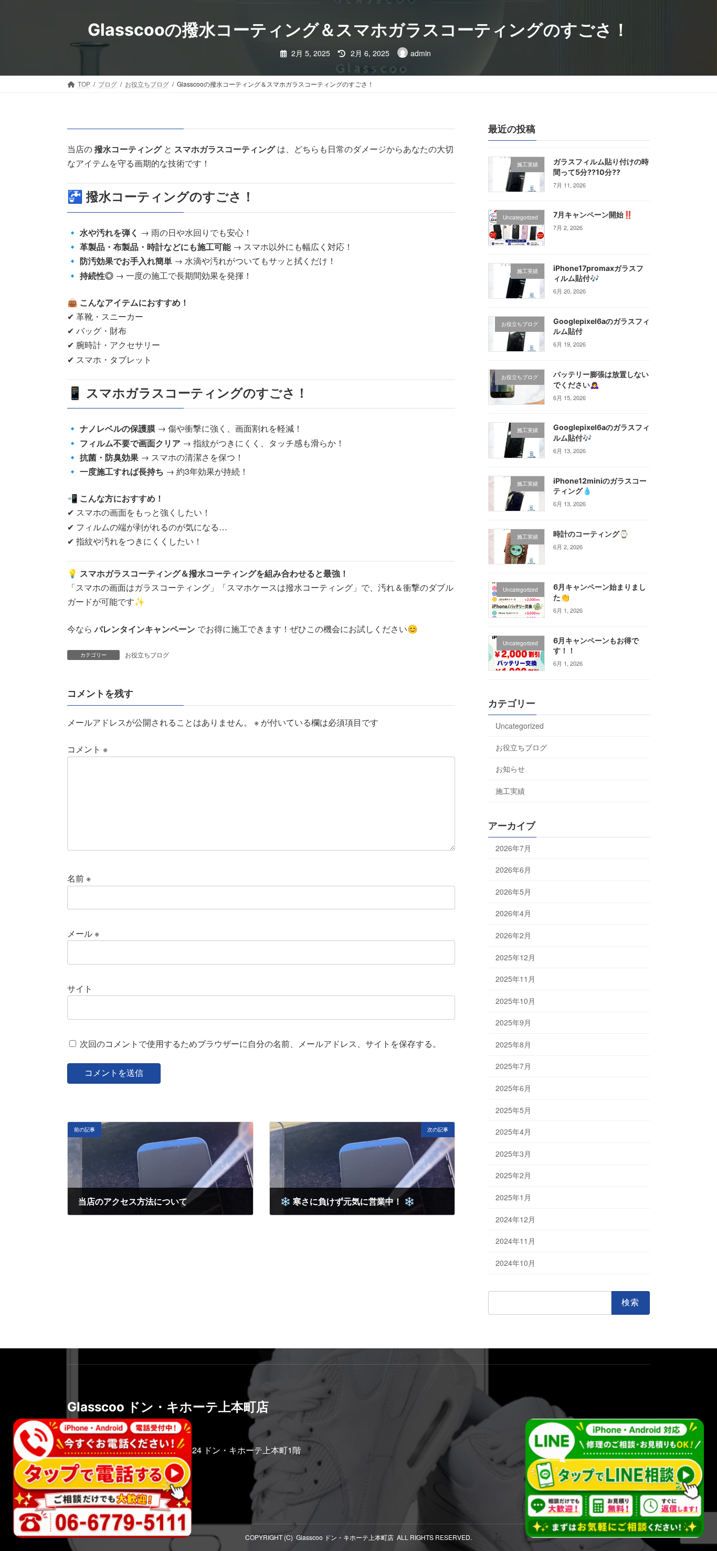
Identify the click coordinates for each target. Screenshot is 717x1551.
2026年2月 (513, 935)
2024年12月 (515, 1219)
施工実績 (510, 790)
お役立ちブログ (147, 654)
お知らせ (510, 768)
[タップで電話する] (102, 1478)
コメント (87, 749)
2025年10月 (515, 1000)
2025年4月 (513, 1131)
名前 (79, 878)
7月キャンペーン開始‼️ (592, 214)
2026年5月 (513, 891)
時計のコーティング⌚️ (590, 533)
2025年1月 (513, 1197)
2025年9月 (513, 1022)
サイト (79, 988)
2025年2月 (513, 1175)
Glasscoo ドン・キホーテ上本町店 (345, 1537)
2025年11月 (515, 978)
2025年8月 (513, 1044)
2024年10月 (515, 1262)
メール (83, 933)
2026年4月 (513, 913)
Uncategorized (519, 725)
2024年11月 (515, 1240)
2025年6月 (513, 1088)
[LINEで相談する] (614, 1478)
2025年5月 (513, 1110)
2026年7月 (513, 848)
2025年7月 (513, 1066)
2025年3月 (513, 1153)
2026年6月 (513, 869)
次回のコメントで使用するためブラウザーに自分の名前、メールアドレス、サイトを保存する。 (260, 1044)
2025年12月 (515, 957)
